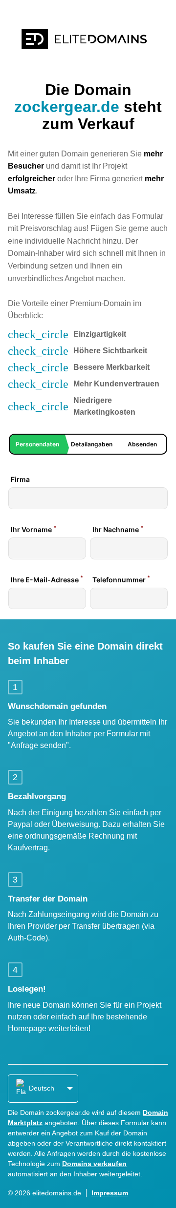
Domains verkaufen (94, 1164)
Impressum (109, 1193)
